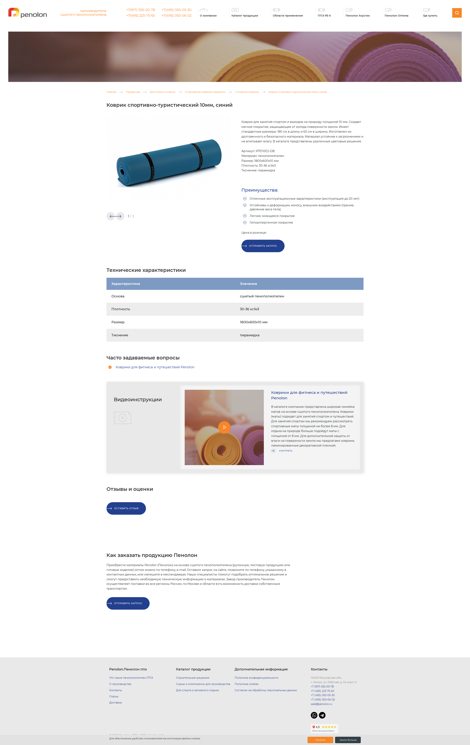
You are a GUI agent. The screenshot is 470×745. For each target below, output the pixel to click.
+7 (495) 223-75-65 (322, 691)
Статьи (113, 696)
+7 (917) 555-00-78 (322, 686)
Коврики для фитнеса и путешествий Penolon (155, 367)
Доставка (115, 702)
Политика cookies (246, 684)
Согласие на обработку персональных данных (266, 690)
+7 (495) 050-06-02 (323, 699)
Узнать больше (348, 740)
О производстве (120, 684)
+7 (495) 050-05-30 (323, 695)
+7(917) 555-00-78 (140, 10)
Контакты (115, 690)
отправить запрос (263, 245)
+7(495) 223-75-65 (140, 16)
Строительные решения (192, 677)
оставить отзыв (126, 508)
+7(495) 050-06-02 (176, 16)
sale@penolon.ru (321, 704)
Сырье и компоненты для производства (203, 684)
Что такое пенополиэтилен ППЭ (131, 677)
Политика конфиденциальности (257, 677)
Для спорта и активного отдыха (197, 690)
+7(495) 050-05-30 (176, 10)
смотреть (285, 450)
